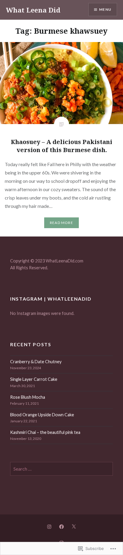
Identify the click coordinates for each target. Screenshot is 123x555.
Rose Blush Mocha (27, 397)
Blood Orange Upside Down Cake (42, 414)
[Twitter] (74, 526)
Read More (61, 222)
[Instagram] (49, 526)
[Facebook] (61, 526)
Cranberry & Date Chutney (35, 361)
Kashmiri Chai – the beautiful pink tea (45, 432)
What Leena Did (33, 9)
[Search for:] (61, 468)
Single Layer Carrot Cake (33, 379)
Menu (105, 9)
